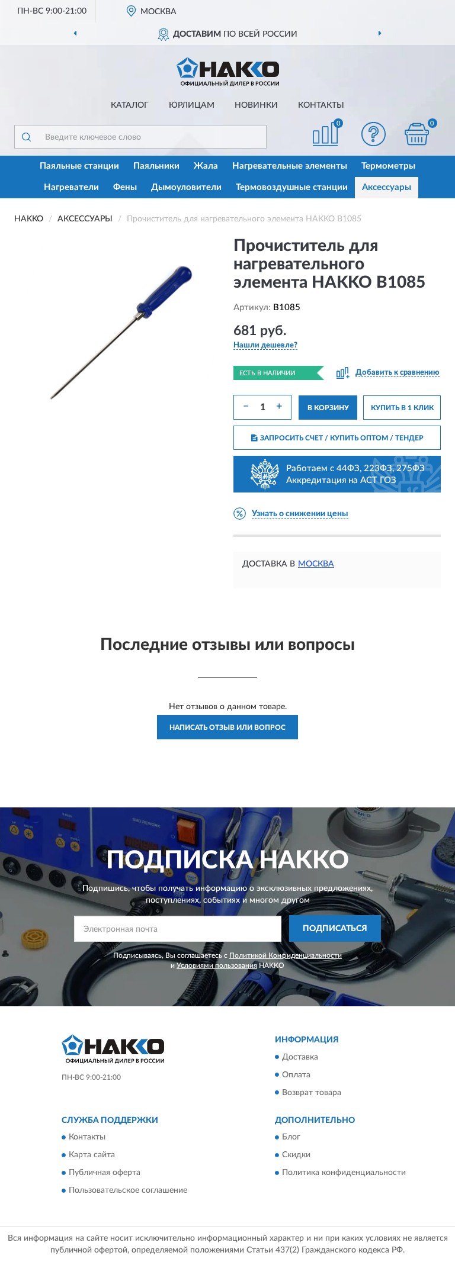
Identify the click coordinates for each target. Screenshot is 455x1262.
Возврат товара (311, 1093)
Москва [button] (316, 564)
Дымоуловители (186, 187)
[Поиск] (26, 137)
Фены (125, 187)
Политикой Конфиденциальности (285, 955)
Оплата (296, 1075)
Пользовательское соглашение (128, 1190)
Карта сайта (92, 1155)
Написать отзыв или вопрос (227, 727)
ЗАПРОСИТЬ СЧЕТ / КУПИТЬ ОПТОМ (342, 438)
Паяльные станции (79, 166)
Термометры (388, 166)
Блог (291, 1137)
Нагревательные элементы (289, 166)
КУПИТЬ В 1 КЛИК (402, 407)
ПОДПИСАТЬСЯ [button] (335, 929)
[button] (374, 134)
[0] (417, 134)
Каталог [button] (130, 105)
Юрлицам (191, 105)
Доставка (300, 1057)
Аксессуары (386, 187)
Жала (206, 166)
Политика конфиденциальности (344, 1172)
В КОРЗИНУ (328, 407)
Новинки (256, 105)
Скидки (296, 1155)
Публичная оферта (104, 1172)
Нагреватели (71, 187)
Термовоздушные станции (292, 187)
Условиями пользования (217, 965)
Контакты (321, 105)
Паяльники (156, 166)
